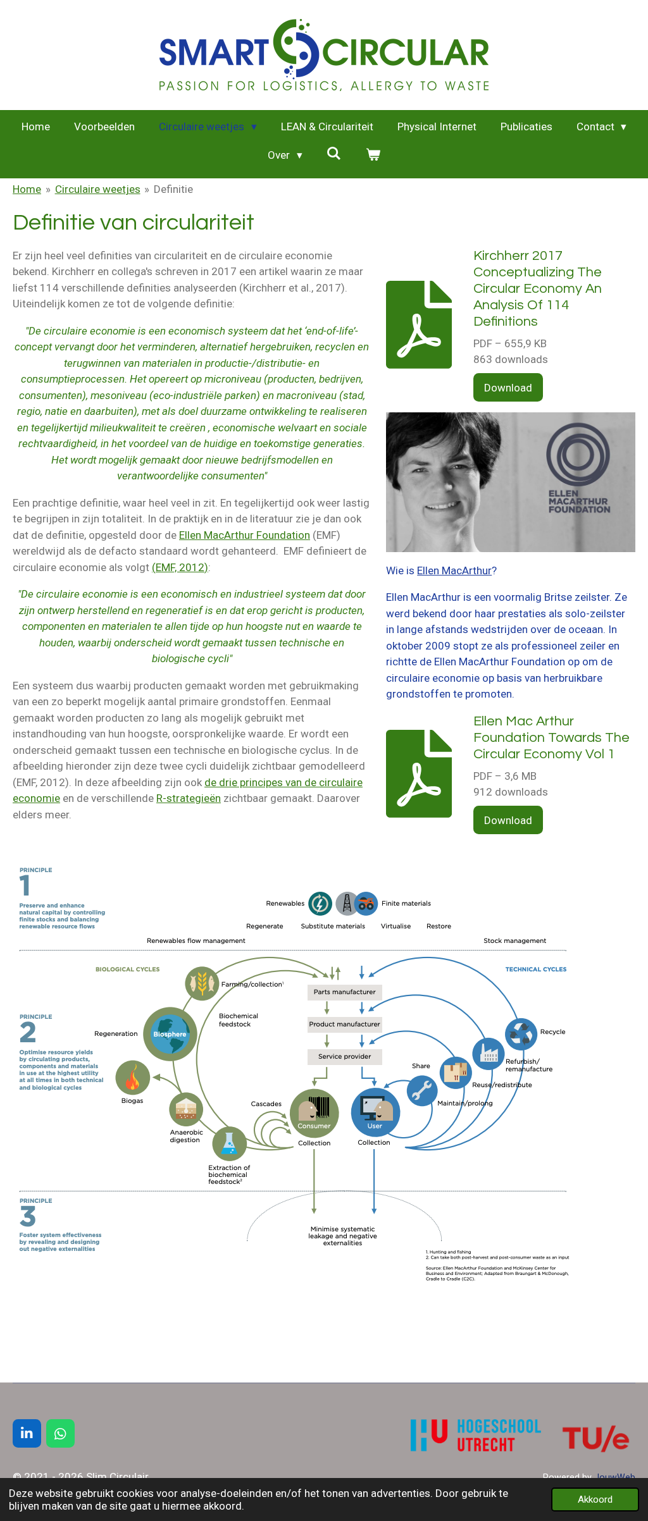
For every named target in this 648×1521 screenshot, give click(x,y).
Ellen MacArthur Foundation (244, 535)
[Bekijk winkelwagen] (372, 155)
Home (27, 189)
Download (508, 387)
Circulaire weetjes (97, 189)
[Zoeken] (334, 153)
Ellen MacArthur (454, 570)
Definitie (173, 189)
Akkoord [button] (595, 1499)
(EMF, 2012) (180, 567)
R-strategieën (188, 798)
